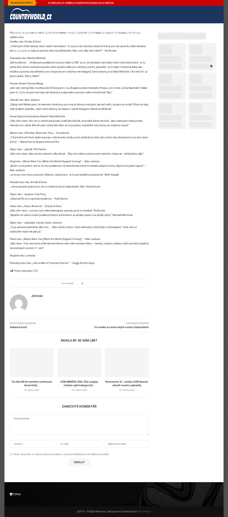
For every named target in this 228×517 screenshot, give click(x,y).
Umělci (165, 32)
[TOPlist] (15, 494)
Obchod (21, 49)
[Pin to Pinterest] (94, 283)
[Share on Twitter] (91, 283)
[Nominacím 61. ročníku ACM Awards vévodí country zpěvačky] (127, 362)
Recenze (110, 32)
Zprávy (20, 32)
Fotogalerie (193, 32)
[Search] (216, 68)
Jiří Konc (37, 296)
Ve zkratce (47, 32)
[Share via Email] (98, 283)
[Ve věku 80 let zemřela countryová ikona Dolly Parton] (32, 362)
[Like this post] (84, 283)
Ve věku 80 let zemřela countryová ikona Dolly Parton (80, 3)
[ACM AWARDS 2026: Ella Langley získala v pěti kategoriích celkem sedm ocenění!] (79, 362)
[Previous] (40, 3)
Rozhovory (139, 32)
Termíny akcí (80, 32)
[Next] (45, 3)
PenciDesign (144, 511)
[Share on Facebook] (88, 283)
